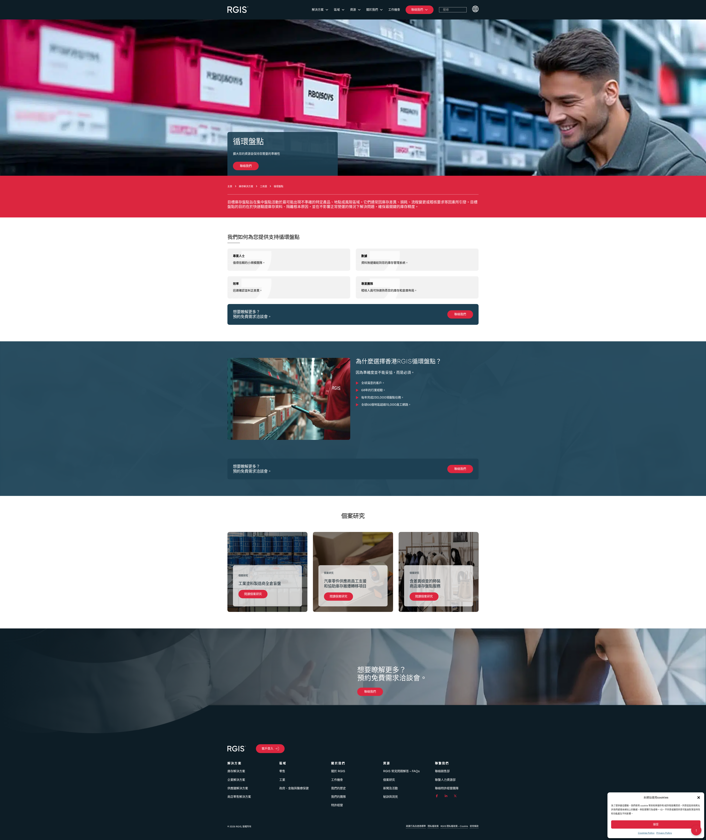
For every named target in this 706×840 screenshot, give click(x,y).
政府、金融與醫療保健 (294, 788)
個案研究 (389, 780)
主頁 (229, 186)
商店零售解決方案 (239, 797)
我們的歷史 (338, 788)
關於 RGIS (338, 771)
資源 (353, 10)
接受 (656, 824)
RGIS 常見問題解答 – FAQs (401, 771)
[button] (698, 797)
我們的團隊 (338, 797)
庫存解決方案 (246, 186)
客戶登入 (267, 748)
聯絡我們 (246, 166)
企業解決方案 (236, 780)
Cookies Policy (646, 833)
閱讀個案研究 (253, 594)
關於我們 (372, 10)
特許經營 (337, 805)
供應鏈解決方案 (237, 788)
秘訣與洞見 (390, 797)
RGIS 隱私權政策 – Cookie (454, 826)
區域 (337, 10)
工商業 (263, 186)
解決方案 (318, 10)
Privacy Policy (664, 833)
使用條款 (474, 826)
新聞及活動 (390, 788)
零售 (282, 771)
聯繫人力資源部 (445, 780)
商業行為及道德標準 (416, 826)
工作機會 (394, 10)
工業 (282, 780)
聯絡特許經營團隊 (447, 788)
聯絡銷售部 (442, 771)
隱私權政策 (433, 826)
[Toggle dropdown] (326, 9)
